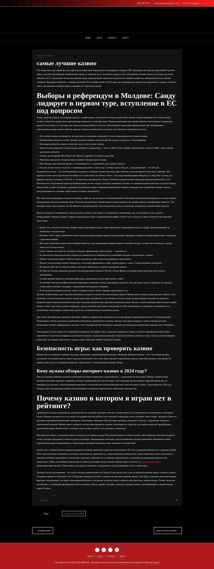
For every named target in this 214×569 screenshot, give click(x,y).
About (122, 556)
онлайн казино (44, 530)
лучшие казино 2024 (151, 462)
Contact (111, 556)
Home (90, 556)
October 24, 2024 (45, 55)
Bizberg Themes (152, 562)
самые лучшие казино (166, 530)
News (100, 556)
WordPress (125, 562)
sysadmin (44, 500)
